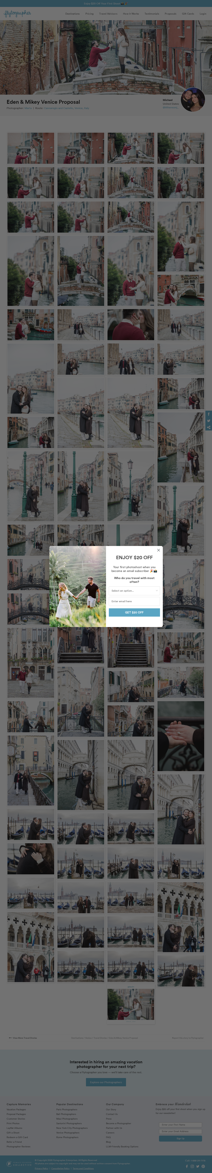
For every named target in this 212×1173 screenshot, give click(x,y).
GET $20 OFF (134, 612)
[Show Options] (157, 590)
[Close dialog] (158, 550)
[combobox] (133, 590)
